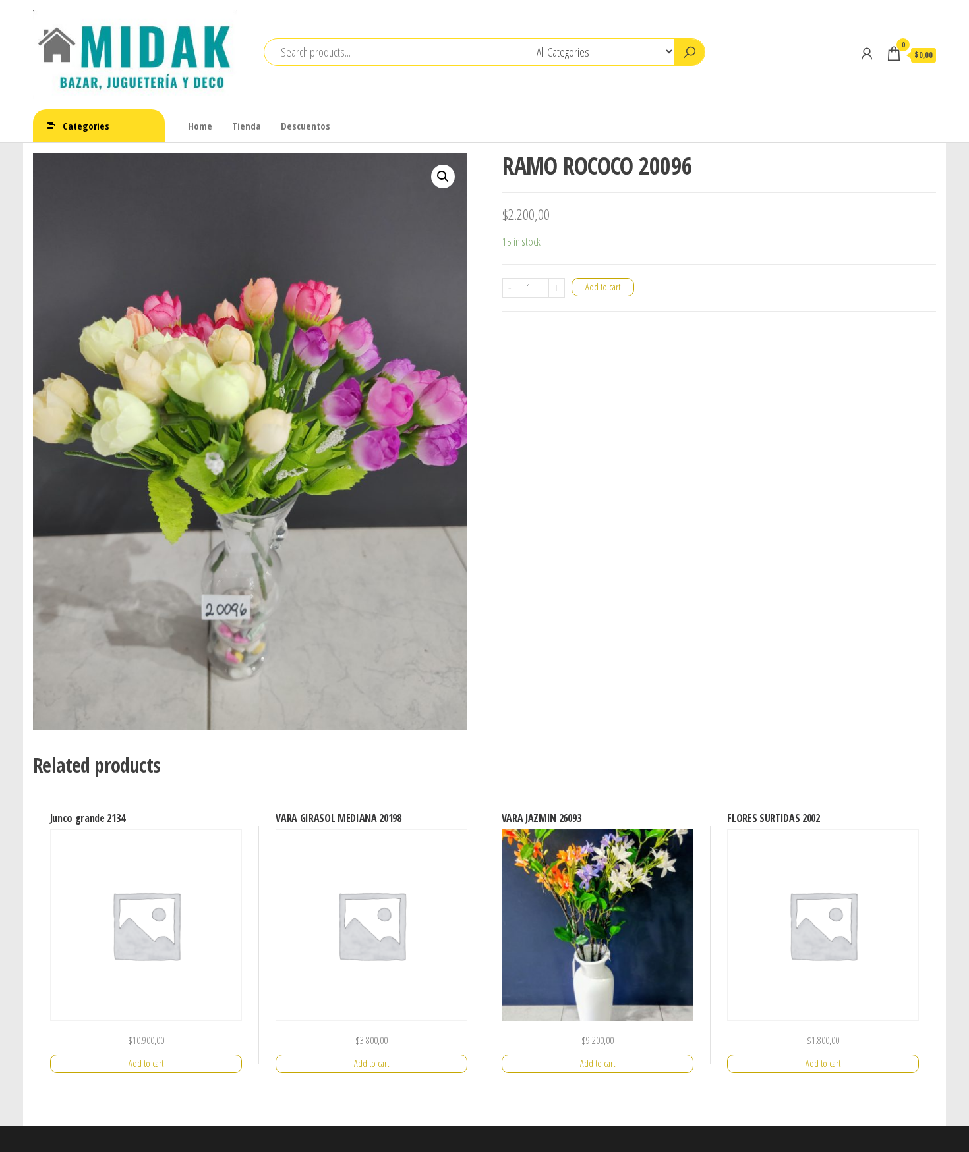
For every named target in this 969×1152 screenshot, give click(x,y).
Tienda (246, 125)
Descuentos (305, 125)
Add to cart (602, 287)
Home (200, 125)
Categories (86, 125)
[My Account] (866, 53)
